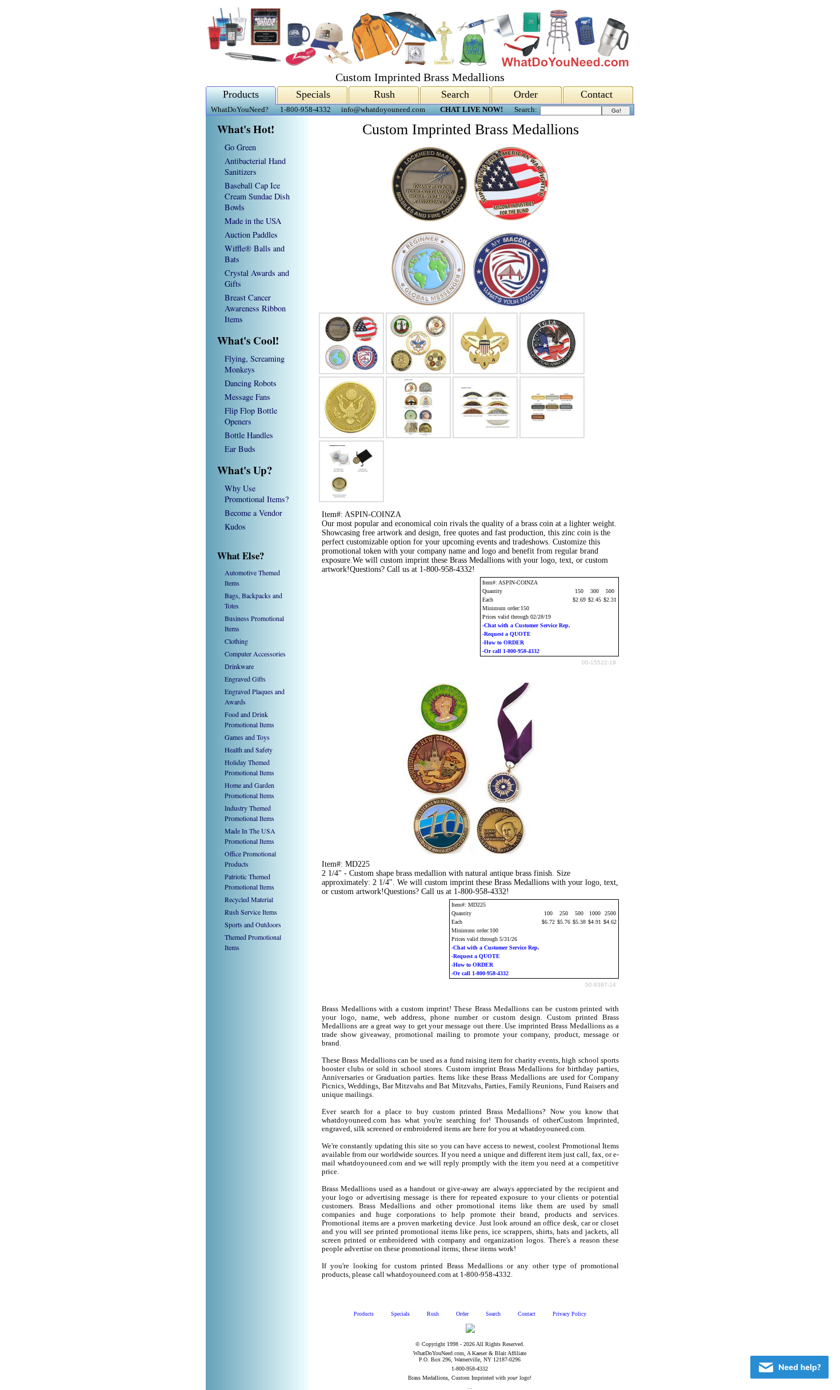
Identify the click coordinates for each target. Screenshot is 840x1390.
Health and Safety (249, 749)
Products (241, 94)
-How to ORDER (503, 642)
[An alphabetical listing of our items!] (417, 64)
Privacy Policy (569, 1314)
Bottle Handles (249, 435)
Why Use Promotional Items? (257, 493)
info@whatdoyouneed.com (383, 110)
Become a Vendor (253, 512)
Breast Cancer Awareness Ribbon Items (255, 308)
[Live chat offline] (789, 1367)
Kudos (235, 526)
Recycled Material (249, 899)
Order (526, 94)
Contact (597, 94)
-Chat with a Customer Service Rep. (526, 625)
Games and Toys (247, 737)
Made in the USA (253, 220)
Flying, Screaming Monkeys (255, 364)
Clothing (236, 641)
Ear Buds (240, 448)
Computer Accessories (255, 653)
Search (455, 94)
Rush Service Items (251, 911)
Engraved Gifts (245, 678)
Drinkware (239, 666)
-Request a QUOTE (506, 634)
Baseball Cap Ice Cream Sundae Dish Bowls (257, 196)
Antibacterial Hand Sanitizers (255, 166)
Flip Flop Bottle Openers (251, 416)
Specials (313, 94)
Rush (384, 94)
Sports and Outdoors (253, 924)
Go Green (240, 147)
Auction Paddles (251, 234)
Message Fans (247, 396)
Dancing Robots (251, 383)
